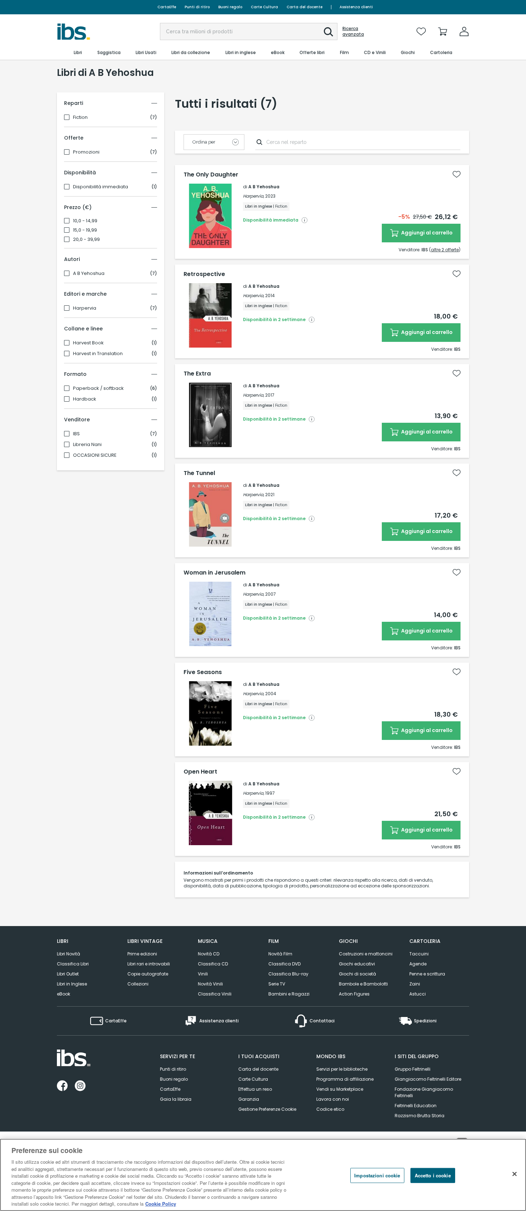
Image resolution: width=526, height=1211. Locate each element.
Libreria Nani (87, 444)
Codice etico (330, 1109)
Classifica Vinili (215, 994)
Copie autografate (147, 974)
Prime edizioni (142, 954)
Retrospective (204, 274)
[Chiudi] (514, 1174)
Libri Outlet (68, 974)
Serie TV (276, 984)
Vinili (203, 974)
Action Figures (354, 994)
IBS (76, 434)
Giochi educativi (357, 964)
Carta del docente (304, 7)
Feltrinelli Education (416, 1106)
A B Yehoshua (88, 273)
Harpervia (84, 308)
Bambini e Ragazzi (289, 994)
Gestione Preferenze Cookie (267, 1109)
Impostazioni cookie (377, 1175)
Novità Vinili (210, 984)
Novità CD (208, 954)
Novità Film (280, 954)
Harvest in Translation (98, 354)
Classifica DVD (284, 964)
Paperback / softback (98, 388)
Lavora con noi (332, 1099)
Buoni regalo (230, 7)
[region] (263, 1175)
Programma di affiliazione (345, 1079)
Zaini (414, 984)
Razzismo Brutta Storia (419, 1116)
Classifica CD (213, 964)
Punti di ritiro (197, 7)
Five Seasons (203, 672)
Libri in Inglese (72, 984)
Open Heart (200, 772)
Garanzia (248, 1099)
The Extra (197, 374)
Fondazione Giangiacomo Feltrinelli (424, 1092)
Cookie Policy (160, 1203)
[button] (328, 32)
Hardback (84, 399)
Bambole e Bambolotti (363, 984)
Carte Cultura (264, 7)
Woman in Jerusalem (214, 573)
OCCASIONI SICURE (95, 455)
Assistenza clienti (356, 7)
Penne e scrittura (427, 974)
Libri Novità (68, 954)
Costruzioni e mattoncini (366, 954)
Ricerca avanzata (353, 31)
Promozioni (86, 152)
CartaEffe (166, 7)
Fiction (80, 117)
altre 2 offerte (445, 250)
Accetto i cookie (433, 1175)
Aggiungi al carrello (426, 232)
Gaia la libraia (175, 1099)
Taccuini (419, 954)
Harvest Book (88, 343)
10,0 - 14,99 (85, 221)
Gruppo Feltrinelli (412, 1069)
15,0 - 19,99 (85, 230)
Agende (418, 964)
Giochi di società (357, 974)
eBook (63, 994)
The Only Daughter (211, 175)
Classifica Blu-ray (288, 974)
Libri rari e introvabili (148, 964)
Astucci (417, 994)
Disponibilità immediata (100, 187)
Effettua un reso (255, 1089)
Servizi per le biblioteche (341, 1069)
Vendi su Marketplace (339, 1089)
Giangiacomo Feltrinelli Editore (428, 1079)
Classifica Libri (73, 964)
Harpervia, (253, 196)
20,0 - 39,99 (86, 239)
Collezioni (137, 984)
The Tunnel (199, 473)
